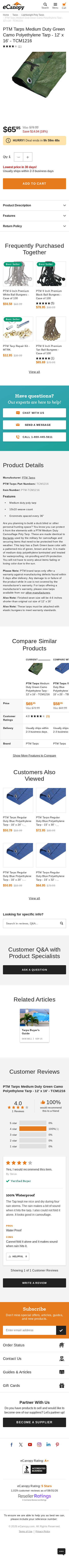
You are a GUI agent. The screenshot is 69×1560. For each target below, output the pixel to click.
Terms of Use (26, 1531)
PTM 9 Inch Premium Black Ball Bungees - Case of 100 (49, 294)
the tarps (8, 537)
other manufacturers (38, 592)
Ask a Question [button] (34, 969)
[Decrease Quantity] (18, 157)
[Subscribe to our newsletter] (61, 1330)
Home (6, 15)
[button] (34, 424)
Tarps (15, 15)
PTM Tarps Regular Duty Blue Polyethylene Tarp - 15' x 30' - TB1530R (50, 821)
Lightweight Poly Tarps (33, 15)
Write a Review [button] (34, 1282)
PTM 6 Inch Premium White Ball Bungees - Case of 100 (16, 294)
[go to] (18, 273)
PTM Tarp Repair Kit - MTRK (16, 348)
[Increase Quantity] (27, 157)
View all (34, 372)
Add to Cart (34, 183)
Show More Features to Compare (34, 755)
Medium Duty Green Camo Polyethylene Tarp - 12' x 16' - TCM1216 (38, 689)
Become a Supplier (34, 1422)
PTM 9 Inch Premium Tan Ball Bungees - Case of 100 (49, 350)
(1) (20, 46)
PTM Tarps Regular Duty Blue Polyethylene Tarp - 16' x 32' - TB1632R (50, 876)
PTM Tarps (28, 477)
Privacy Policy (43, 1531)
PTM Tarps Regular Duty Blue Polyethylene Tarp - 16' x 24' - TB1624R (17, 821)
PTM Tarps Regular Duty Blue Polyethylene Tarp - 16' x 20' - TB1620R (17, 876)
